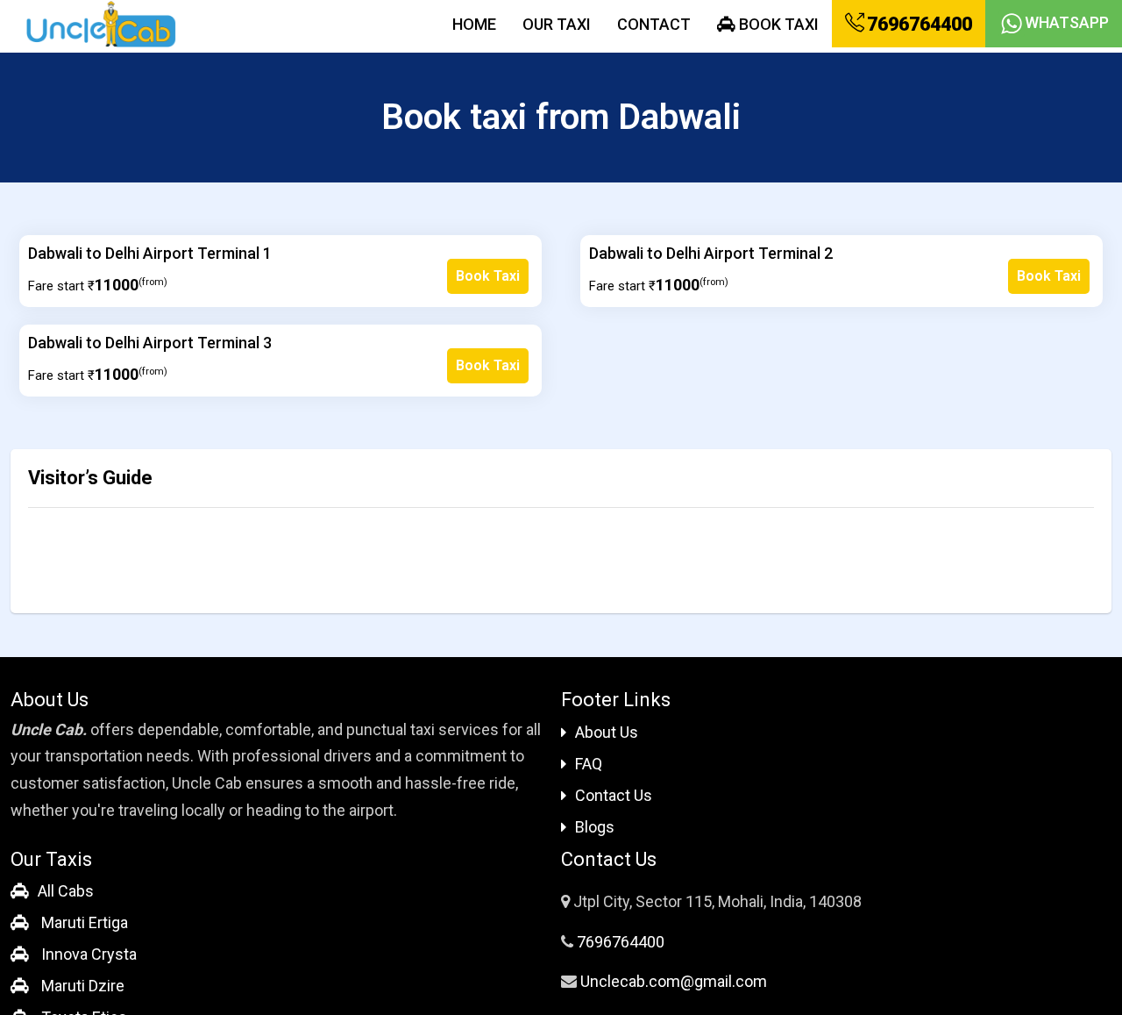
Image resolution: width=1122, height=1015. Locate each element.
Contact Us (613, 795)
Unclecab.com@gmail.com (673, 981)
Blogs (594, 827)
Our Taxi (556, 24)
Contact (654, 24)
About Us (606, 732)
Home (474, 24)
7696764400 (917, 24)
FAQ (588, 763)
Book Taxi (777, 24)
